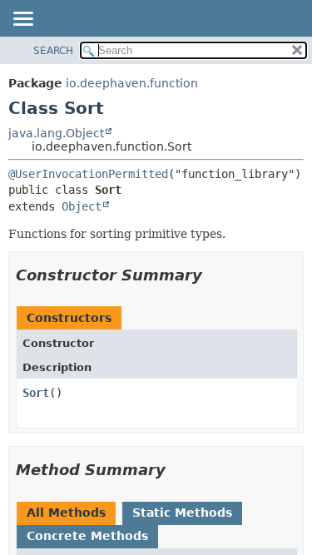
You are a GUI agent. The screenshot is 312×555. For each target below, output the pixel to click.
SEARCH (53, 51)
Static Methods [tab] (182, 512)
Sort (35, 392)
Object (82, 206)
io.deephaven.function (132, 83)
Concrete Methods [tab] (87, 536)
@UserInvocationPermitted (88, 174)
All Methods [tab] (66, 512)
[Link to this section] (213, 275)
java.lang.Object (56, 133)
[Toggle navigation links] (22, 20)
